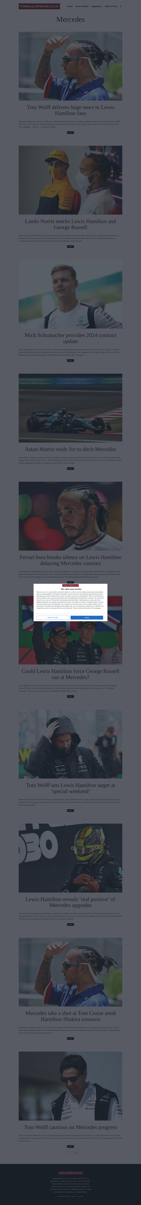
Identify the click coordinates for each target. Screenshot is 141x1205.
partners (46, 592)
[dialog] (70, 602)
